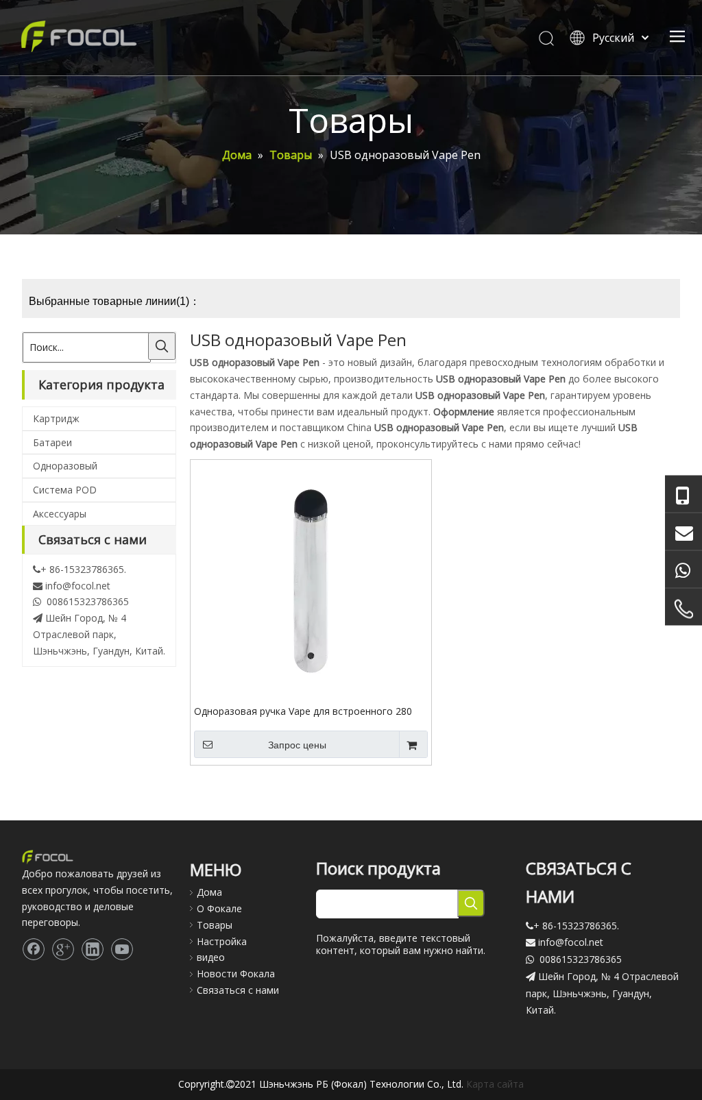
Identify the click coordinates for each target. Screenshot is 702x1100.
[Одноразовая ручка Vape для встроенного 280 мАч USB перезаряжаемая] (311, 578)
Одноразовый (65, 465)
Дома (209, 892)
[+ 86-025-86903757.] (683, 608)
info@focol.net (77, 585)
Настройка (222, 941)
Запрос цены (297, 745)
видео (211, 957)
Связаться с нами (238, 990)
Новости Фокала (236, 973)
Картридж (56, 418)
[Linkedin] (93, 949)
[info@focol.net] (683, 531)
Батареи (52, 442)
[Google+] (63, 949)
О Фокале (219, 908)
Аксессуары (59, 513)
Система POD (65, 489)
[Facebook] (34, 949)
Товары (214, 924)
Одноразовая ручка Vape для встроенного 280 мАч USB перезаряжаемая (303, 711)
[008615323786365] (683, 493)
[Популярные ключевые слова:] (162, 346)
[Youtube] (122, 949)
